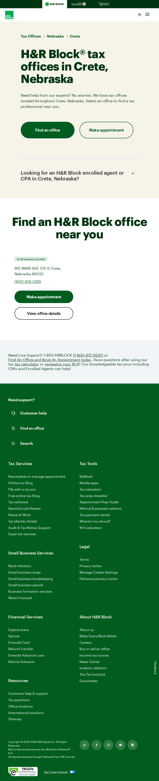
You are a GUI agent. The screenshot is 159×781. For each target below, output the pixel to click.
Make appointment (43, 296)
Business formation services (30, 591)
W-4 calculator (91, 528)
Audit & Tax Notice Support (29, 528)
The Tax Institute (92, 674)
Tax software (18, 502)
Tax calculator (90, 489)
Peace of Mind (19, 515)
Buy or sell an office (95, 649)
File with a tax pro (22, 489)
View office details (43, 313)
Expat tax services (22, 534)
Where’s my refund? (95, 521)
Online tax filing (20, 483)
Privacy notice (90, 566)
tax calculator (27, 364)
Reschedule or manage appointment (37, 476)
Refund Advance (21, 662)
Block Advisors (19, 566)
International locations (26, 713)
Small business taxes (24, 572)
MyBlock (86, 476)
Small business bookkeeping (30, 579)
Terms (84, 559)
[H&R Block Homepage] (54, 4)
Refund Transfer (20, 649)
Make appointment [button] (106, 130)
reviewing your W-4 (62, 364)
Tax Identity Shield (22, 521)
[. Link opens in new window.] (23, 772)
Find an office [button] (47, 130)
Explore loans (18, 630)
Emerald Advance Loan (26, 655)
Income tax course (94, 655)
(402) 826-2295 (27, 281)
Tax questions (19, 700)
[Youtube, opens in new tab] (120, 745)
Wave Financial (20, 598)
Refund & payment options (101, 508)
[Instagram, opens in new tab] (108, 745)
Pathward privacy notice (98, 579)
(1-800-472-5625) (88, 355)
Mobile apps (89, 483)
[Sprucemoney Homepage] (104, 4)
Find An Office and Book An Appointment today (49, 360)
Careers (86, 642)
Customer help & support (28, 693)
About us (87, 630)
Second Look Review (24, 508)
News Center (90, 662)
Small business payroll (25, 585)
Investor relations (93, 668)
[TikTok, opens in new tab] (84, 745)
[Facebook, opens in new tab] (96, 745)
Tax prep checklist (93, 496)
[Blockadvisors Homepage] (79, 4)
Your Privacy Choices (56, 771)
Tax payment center (95, 515)
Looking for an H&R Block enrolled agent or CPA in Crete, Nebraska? (72, 176)
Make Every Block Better (98, 636)
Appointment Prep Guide (99, 502)
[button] (139, 15)
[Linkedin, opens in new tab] (132, 745)
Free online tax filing (24, 496)
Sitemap (14, 719)
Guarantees (89, 681)
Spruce (13, 636)
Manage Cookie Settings (99, 572)
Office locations (20, 706)
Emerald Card (19, 642)
